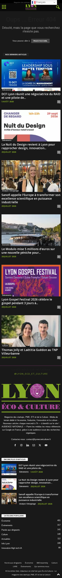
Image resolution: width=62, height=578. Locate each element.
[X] (40, 445)
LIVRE (15, 566)
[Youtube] (46, 445)
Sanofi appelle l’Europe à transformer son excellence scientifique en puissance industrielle (31, 198)
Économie (6, 245)
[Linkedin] (28, 445)
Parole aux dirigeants (11, 530)
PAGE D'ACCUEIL (40, 41)
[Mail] (34, 445)
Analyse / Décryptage (10, 191)
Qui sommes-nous (41, 566)
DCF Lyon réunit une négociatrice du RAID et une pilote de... (31, 96)
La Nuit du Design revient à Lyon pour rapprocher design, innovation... (28, 146)
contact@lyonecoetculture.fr (38, 439)
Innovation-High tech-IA (12, 548)
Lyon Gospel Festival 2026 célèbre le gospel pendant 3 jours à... (27, 301)
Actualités (6, 539)
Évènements (6, 90)
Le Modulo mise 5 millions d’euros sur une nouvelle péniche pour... (28, 251)
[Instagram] (22, 445)
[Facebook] (16, 445)
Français (40, 2)
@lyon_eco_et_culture (31, 373)
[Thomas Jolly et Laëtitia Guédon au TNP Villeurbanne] (31, 331)
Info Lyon (6, 543)
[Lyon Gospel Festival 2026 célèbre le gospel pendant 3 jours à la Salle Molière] (31, 280)
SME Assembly (42, 563)
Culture (5, 346)
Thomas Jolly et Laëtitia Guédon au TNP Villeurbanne (30, 351)
